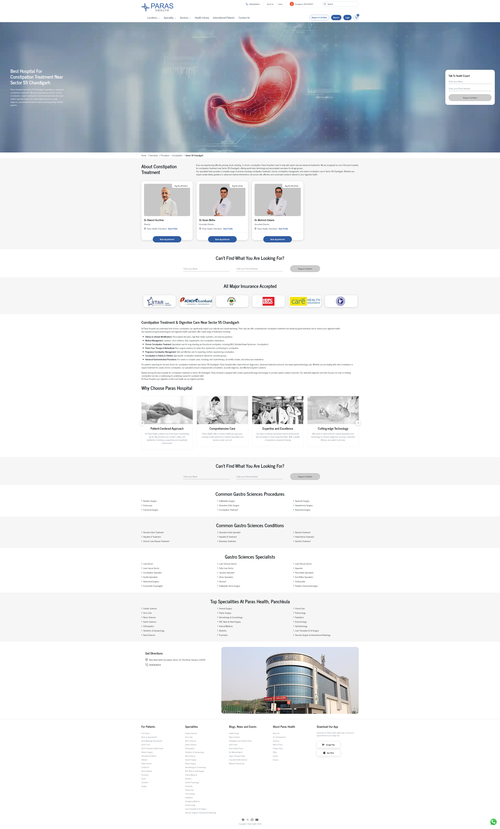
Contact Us (244, 17)
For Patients (148, 726)
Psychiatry (223, 635)
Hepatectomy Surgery (304, 505)
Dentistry (222, 630)
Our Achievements (279, 736)
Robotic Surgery (147, 752)
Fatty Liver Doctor (226, 568)
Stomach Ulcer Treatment (153, 532)
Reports (336, 17)
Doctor (143, 778)
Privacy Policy (278, 748)
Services (184, 17)
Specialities (191, 726)
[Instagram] (252, 819)
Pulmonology (300, 612)
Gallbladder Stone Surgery (229, 585)
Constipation (177, 155)
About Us (270, 3)
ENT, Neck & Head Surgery (230, 621)
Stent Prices (233, 744)
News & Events (234, 736)
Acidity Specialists (150, 577)
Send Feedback (146, 770)
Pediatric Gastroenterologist (306, 585)
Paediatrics (299, 617)
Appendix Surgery (302, 500)
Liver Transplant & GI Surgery (307, 630)
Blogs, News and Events (243, 726)
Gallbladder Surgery (227, 500)
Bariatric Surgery (150, 500)
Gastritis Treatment (303, 541)
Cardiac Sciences (150, 608)
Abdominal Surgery (302, 509)
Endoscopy (147, 505)
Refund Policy (278, 744)
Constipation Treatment (228, 509)
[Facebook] (243, 820)
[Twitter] (248, 820)
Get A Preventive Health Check (152, 748)
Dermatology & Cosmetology (231, 617)
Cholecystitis (300, 581)
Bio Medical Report (235, 752)
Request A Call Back (319, 17)
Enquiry (275, 759)
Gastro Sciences (149, 621)
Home (143, 155)
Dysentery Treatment (227, 541)
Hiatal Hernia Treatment (304, 536)
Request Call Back (470, 97)
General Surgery (225, 608)
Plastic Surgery (225, 612)
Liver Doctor (148, 563)
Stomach (222, 581)
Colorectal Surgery (150, 509)
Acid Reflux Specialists (304, 577)
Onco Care (147, 612)
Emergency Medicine (192, 801)
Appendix (299, 568)
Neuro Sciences (149, 617)
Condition (144, 782)
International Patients (224, 17)
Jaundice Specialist (226, 572)
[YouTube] (256, 820)
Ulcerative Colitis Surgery (229, 505)
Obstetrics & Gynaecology (153, 630)
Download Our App (327, 726)
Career (280, 3)
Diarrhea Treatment (302, 532)
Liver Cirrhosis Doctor (228, 563)
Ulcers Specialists (226, 577)
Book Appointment (167, 239)
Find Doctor (145, 733)
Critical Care (300, 608)
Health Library (202, 17)
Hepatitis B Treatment (228, 536)
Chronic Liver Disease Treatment (156, 541)
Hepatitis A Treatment (152, 536)
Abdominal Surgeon (151, 581)
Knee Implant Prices (236, 748)
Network (144, 759)
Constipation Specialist (152, 572)
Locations (152, 17)
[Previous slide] (142, 423)
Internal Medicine (226, 626)
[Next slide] (358, 423)
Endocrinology (301, 621)
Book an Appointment (149, 736)
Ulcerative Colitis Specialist (229, 532)
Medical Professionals (236, 763)
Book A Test (145, 744)
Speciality (168, 17)
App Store (330, 752)
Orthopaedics (148, 626)
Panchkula (153, 155)
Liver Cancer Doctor (151, 568)
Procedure (165, 155)
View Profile (172, 228)
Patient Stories (146, 763)
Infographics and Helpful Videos (240, 740)
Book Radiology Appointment (151, 740)
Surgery (144, 786)
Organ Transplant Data (237, 755)
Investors (276, 740)
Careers (275, 755)
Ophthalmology (301, 626)
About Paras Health (284, 726)
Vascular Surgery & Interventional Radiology (312, 635)
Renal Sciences (149, 635)
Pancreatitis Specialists (304, 572)
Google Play (330, 744)
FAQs (275, 752)
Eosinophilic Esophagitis (153, 585)
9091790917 (308, 4)
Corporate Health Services (238, 759)
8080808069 (254, 4)
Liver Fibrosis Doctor (303, 563)
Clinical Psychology (192, 782)
